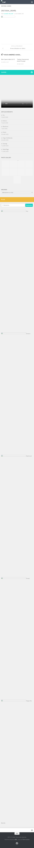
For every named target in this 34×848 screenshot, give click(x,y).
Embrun (5, 121)
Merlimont (5, 126)
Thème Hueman (26, 839)
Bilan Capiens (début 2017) (8, 59)
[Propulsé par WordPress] (15, 839)
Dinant (4, 132)
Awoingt (5, 143)
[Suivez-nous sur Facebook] (32, 72)
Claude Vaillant (8, 13)
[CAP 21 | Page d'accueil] (4, 2)
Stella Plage (6, 149)
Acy (4, 115)
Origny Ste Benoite (7, 138)
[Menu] (32, 2)
